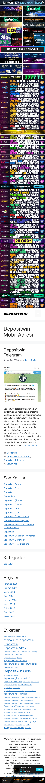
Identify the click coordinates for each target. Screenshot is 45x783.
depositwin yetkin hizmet (11, 718)
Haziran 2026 (10, 588)
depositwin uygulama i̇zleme (12, 709)
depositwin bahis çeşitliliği (29, 652)
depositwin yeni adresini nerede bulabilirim (17, 712)
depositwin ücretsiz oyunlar (28, 718)
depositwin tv (30, 706)
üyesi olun (28, 728)
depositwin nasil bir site (15, 694)
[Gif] (22, 132)
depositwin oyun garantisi (11, 697)
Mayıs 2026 (9, 592)
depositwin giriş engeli (11, 675)
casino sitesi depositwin (19, 640)
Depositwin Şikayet (13, 500)
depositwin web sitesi (29, 709)
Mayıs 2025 (9, 604)
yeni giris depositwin (14, 727)
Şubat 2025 (9, 608)
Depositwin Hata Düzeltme (16, 544)
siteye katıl (26, 725)
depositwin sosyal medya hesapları (29, 703)
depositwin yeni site (10, 715)
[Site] (22, 82)
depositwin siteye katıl (11, 703)
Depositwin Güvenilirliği (15, 540)
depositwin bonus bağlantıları (13, 658)
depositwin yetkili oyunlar (25, 715)
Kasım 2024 (9, 616)
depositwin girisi (29, 664)
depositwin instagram (10, 685)
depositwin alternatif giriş (11, 652)
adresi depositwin (9, 636)
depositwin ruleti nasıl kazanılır (30, 697)
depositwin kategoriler (25, 685)
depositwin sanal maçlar (11, 700)
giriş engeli (18, 725)
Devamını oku (30, 445)
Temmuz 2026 (11, 584)
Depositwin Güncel (13, 504)
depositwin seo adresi (26, 700)
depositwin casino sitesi (15, 660)
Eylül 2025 (9, 596)
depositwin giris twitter (11, 667)
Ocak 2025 (9, 612)
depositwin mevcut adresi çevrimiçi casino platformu (20, 691)
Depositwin (12, 453)
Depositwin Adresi (12, 484)
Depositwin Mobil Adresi (18, 456)
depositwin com (11, 664)
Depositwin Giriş (11, 488)
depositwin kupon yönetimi (12, 688)
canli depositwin (21, 636)
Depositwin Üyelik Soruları (16, 516)
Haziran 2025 (10, 600)
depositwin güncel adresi (31, 682)
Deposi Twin (9, 496)
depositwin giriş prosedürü (17, 678)
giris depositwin (9, 725)
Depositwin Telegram (14, 352)
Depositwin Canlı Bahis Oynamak (19, 536)
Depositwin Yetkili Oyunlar (16, 520)
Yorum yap (12, 464)
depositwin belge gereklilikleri (13, 655)
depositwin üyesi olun (10, 721)
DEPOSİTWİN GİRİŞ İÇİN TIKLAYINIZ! (22, 49)
